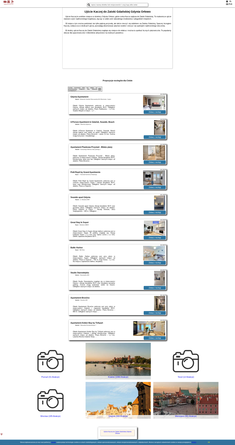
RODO (194, 442)
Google (53, 442)
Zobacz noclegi (155, 112)
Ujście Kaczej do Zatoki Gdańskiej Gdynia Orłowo (117, 432)
